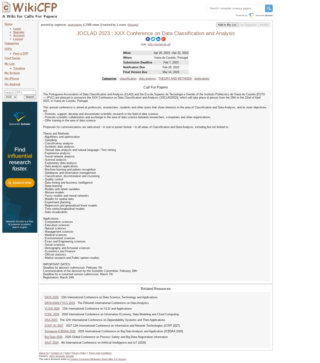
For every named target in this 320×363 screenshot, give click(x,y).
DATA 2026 (52, 297)
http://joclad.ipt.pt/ (159, 44)
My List (9, 63)
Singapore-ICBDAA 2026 (60, 331)
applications (201, 78)
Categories (12, 43)
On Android (12, 84)
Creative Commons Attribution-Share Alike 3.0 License (97, 359)
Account (18, 35)
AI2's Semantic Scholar (61, 356)
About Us (44, 353)
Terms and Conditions (100, 353)
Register (18, 32)
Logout (18, 39)
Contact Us (57, 353)
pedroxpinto (75, 24)
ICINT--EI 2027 (54, 325)
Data (67, 353)
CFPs (8, 49)
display (133, 24)
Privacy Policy (79, 353)
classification (128, 78)
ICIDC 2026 (52, 314)
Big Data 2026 (53, 337)
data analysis (147, 78)
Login (17, 28)
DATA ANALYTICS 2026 (60, 303)
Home (8, 24)
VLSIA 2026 (52, 308)
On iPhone (12, 78)
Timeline (19, 68)
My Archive (12, 73)
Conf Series (12, 58)
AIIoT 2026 (52, 342)
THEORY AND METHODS (175, 78)
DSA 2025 (51, 320)
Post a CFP (20, 53)
